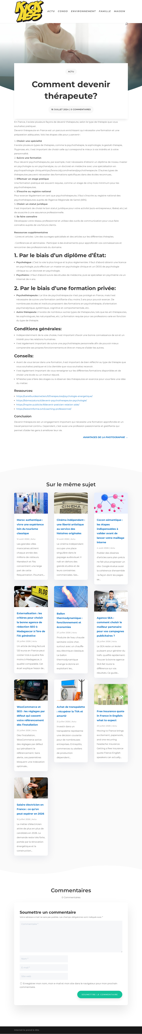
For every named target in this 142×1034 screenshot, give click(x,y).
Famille (105, 11)
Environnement (83, 11)
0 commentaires (81, 109)
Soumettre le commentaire (100, 994)
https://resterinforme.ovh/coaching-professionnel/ (43, 409)
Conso (63, 11)
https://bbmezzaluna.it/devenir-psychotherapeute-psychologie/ (51, 400)
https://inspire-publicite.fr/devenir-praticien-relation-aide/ (47, 404)
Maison (119, 11)
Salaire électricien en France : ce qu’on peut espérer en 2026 (30, 809)
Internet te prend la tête (26, 1030)
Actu (51, 11)
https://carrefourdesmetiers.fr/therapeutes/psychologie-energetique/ (54, 396)
